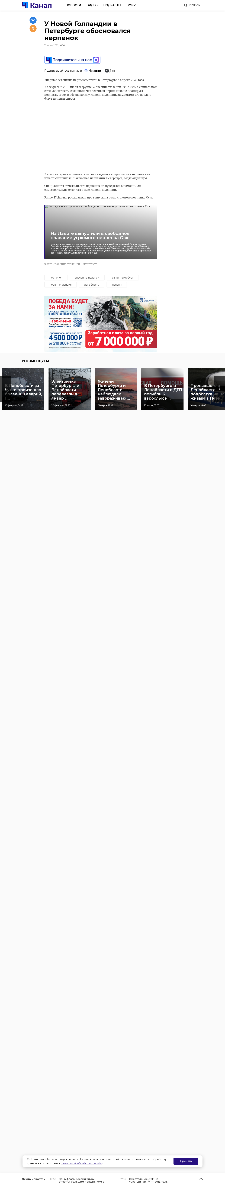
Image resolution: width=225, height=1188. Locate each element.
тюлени (117, 284)
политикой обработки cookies (81, 1163)
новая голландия (61, 284)
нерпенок (56, 277)
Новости (73, 5)
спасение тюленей (87, 277)
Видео (92, 5)
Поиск (194, 5)
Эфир (131, 5)
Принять (186, 1161)
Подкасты (112, 5)
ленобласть (91, 284)
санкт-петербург (123, 277)
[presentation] (5, 389)
